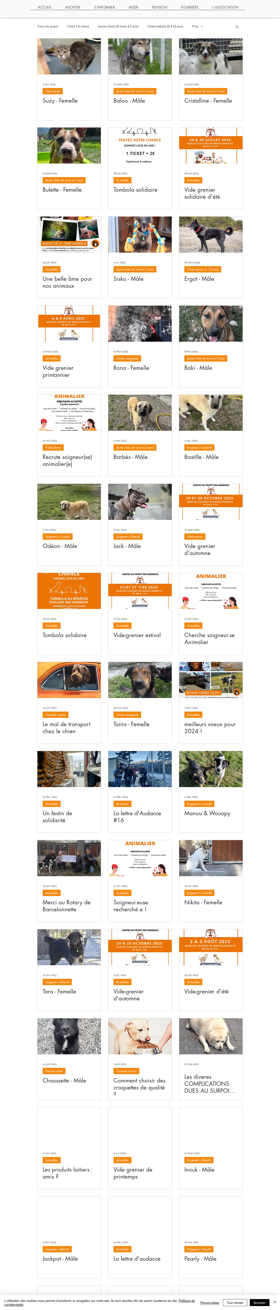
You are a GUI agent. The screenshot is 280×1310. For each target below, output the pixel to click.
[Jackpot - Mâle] (69, 1214)
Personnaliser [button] (209, 1302)
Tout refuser (235, 1302)
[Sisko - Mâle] (140, 235)
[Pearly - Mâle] (211, 1214)
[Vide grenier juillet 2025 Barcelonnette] (211, 146)
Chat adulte (52, 91)
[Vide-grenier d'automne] (140, 947)
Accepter (260, 1302)
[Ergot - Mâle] (211, 235)
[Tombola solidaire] (140, 146)
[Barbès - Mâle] (140, 413)
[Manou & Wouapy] (211, 769)
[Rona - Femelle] (140, 324)
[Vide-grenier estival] (140, 591)
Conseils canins (55, 715)
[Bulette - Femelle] (69, 146)
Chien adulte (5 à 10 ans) (165, 26)
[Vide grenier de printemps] (140, 1125)
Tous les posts (47, 26)
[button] (237, 27)
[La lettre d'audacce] (140, 1214)
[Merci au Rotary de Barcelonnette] (69, 858)
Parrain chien (54, 1071)
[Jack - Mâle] (140, 502)
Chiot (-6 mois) (78, 26)
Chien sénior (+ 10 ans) (203, 269)
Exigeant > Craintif (199, 447)
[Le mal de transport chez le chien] (69, 680)
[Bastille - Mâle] (211, 413)
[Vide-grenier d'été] (211, 947)
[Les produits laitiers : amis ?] (69, 1125)
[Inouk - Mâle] (211, 1125)
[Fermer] (274, 1303)
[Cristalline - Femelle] (211, 56)
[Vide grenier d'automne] (211, 502)
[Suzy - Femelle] (69, 56)
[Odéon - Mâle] (69, 502)
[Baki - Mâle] (211, 324)
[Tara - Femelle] (69, 947)
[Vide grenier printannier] (69, 324)
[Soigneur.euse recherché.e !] (140, 858)
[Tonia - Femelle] (140, 680)
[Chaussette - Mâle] (69, 1036)
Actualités (122, 180)
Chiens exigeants (127, 358)
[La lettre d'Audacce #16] (140, 769)
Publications (53, 447)
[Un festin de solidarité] (69, 769)
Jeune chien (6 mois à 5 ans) (118, 26)
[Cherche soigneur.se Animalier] (211, 591)
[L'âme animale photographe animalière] (69, 235)
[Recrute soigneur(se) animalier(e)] (69, 413)
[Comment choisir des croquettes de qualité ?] (140, 1036)
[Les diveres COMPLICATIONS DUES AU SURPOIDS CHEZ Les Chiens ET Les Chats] (211, 1036)
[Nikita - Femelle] (211, 858)
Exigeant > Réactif (128, 536)
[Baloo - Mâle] (140, 56)
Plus (195, 26)
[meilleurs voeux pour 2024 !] (211, 680)
